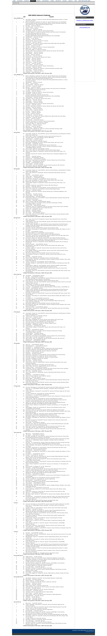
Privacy (93, 631)
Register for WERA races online (84, 20)
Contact (70, 0)
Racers (65, 0)
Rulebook (19, 0)
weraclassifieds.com (84, 27)
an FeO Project (88, 631)
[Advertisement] (85, 56)
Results (33, 0)
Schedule (26, 0)
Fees (75, 0)
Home (14, 0)
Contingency (45, 0)
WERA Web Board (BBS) (84, 0)
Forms (52, 0)
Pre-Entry (58, 0)
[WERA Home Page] (85, 14)
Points (38, 0)
